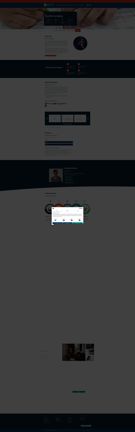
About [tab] (78, 210)
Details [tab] (67, 210)
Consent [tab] (57, 210)
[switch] (64, 220)
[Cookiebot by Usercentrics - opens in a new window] (79, 208)
